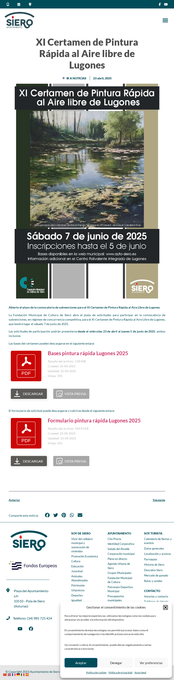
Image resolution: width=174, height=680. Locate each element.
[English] (10, 674)
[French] (14, 674)
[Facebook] (31, 629)
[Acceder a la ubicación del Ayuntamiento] (30, 4)
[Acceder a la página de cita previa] (19, 4)
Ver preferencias (151, 663)
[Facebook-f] (160, 4)
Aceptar (81, 663)
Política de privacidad (120, 672)
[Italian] (23, 674)
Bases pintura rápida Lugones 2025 (88, 353)
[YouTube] (20, 629)
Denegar (116, 663)
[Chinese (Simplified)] (5, 674)
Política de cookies (96, 672)
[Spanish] (27, 674)
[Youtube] (166, 4)
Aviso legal (140, 672)
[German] (19, 674)
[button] (165, 607)
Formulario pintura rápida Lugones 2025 (94, 420)
